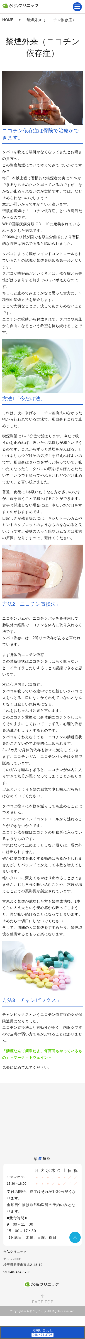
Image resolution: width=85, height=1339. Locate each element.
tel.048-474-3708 (17, 1272)
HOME (8, 20)
